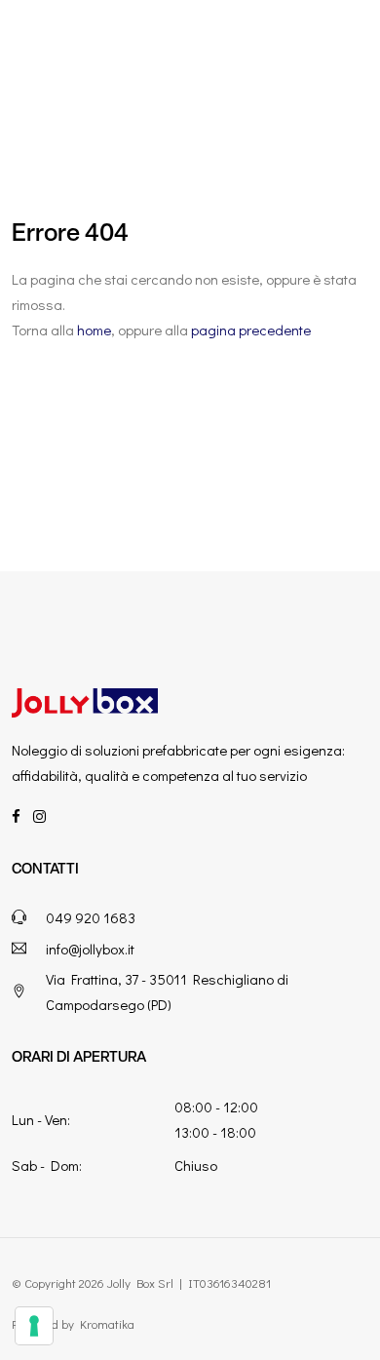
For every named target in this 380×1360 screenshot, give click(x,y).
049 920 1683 (90, 917)
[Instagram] (39, 816)
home (94, 329)
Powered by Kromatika (73, 1323)
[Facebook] (16, 816)
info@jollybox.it (90, 948)
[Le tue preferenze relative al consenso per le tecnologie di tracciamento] (34, 1325)
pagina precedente (251, 329)
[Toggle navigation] (345, 47)
